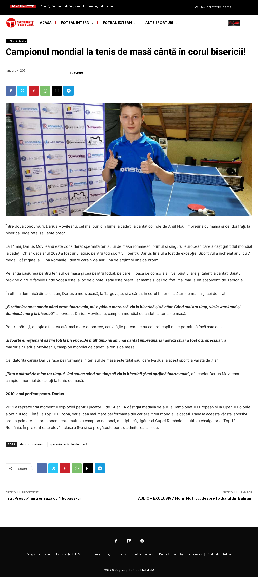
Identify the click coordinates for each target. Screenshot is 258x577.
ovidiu (78, 72)
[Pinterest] (34, 91)
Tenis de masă (16, 41)
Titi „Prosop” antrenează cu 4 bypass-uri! (44, 498)
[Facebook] (11, 91)
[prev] (134, 6)
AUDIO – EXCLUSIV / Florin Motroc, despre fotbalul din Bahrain (195, 498)
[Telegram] (68, 91)
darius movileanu (32, 444)
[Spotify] (142, 541)
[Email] (57, 91)
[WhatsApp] (45, 91)
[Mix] (129, 541)
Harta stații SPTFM (68, 554)
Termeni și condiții (98, 554)
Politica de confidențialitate (135, 554)
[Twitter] (22, 91)
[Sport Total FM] (14, 23)
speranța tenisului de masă (68, 444)
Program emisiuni (38, 554)
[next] (142, 6)
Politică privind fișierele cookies (180, 554)
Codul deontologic (220, 554)
